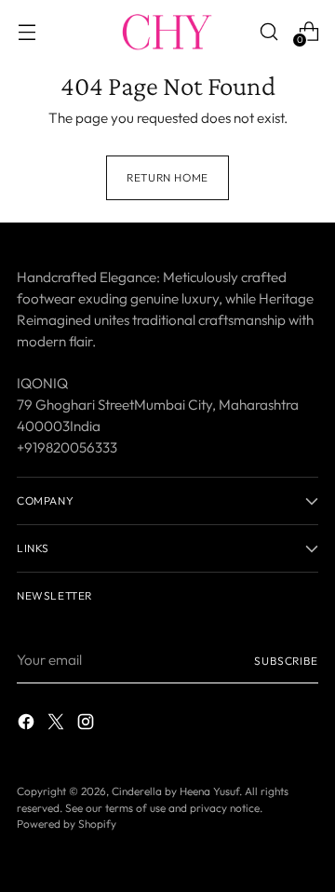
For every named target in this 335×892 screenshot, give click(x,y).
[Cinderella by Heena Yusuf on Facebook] (28, 724)
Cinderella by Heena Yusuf (175, 791)
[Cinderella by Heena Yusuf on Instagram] (87, 724)
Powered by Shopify (66, 824)
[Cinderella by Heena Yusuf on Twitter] (58, 724)
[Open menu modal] (26, 31)
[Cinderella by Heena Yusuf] (167, 31)
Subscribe (286, 661)
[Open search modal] (268, 31)
